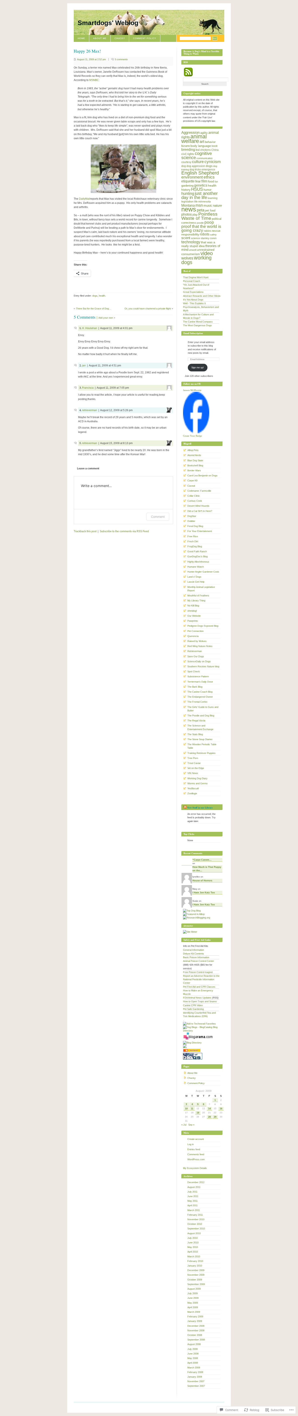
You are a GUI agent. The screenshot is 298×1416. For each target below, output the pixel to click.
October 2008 (194, 1335)
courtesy (186, 162)
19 (198, 1112)
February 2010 (195, 1261)
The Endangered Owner (200, 696)
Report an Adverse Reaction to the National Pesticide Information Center (201, 979)
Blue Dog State (195, 460)
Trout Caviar (194, 763)
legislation (187, 201)
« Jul (183, 1124)
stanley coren (209, 238)
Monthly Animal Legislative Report (201, 589)
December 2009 (195, 1270)
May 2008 (192, 1358)
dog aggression (196, 166)
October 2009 (194, 1279)
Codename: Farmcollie (199, 490)
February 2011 (195, 1214)
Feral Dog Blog (195, 526)
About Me (99, 38)
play (195, 214)
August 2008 (194, 1344)
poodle (200, 222)
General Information (193, 950)
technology (190, 242)
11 (192, 1108)
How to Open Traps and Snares (200, 1001)
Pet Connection (195, 631)
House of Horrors (202, 880)
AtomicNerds (194, 455)
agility (204, 132)
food (211, 181)
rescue (216, 230)
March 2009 (193, 1312)
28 (209, 1117)
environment (192, 177)
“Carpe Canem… (202, 859)
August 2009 (194, 1288)
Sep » (191, 1124)
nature (217, 205)
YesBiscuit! (193, 788)
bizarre (185, 146)
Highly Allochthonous (198, 561)
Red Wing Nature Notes (199, 646)
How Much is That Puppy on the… (206, 869)
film (204, 181)
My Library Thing (196, 600)
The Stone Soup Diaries (199, 739)
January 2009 (194, 1321)
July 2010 (192, 1238)
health (102, 295)
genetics (200, 185)
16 (221, 1108)
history (185, 189)
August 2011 (193, 1187)
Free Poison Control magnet (198, 972)
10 (186, 1108)
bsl (198, 149)
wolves (187, 258)
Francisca (88, 387)
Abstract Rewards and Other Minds (202, 296)
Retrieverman (194, 651)
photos (186, 214)
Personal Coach (191, 281)
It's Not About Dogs (193, 299)
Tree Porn (192, 758)
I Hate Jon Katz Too (203, 892)
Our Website (194, 615)
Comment (158, 516)
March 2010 (193, 1256)
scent (185, 238)
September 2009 (196, 1284)
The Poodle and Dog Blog (200, 715)
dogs (95, 295)
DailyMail (84, 198)
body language (200, 146)
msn (199, 205)
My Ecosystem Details (195, 1168)
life (196, 201)
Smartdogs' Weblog (108, 22)
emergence (208, 169)
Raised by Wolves (197, 641)
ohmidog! (192, 610)
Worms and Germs (197, 783)
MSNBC (94, 80)
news (188, 209)
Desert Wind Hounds (198, 506)
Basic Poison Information (196, 957)
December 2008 (195, 1326)
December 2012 (195, 1182)
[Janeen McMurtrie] (196, 432)
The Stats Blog (195, 734)
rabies (207, 230)
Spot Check (193, 671)
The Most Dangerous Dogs (197, 325)
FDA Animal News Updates (197, 997)
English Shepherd (200, 173)
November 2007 (195, 1381)
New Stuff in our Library (200, 807)
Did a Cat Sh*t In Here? (199, 511)
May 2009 (192, 1302)
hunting (187, 193)
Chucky (120, 38)
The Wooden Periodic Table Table (201, 746)
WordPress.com (196, 1159)
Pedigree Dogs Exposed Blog (202, 626)
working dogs (196, 260)
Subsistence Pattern (198, 676)
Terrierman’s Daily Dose (200, 681)
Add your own (105, 317)
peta (200, 210)
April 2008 (192, 1362)
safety (213, 234)
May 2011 (192, 1201)
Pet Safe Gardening (193, 1009)
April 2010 (192, 1251)
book (215, 146)
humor (207, 189)
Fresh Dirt (192, 541)
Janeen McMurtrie (192, 390)
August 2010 (194, 1233)
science (195, 238)
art (202, 141)
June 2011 (192, 1196)
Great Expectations (193, 292)
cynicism (212, 161)
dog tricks (195, 169)
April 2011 (192, 1205)
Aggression (190, 132)
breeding (188, 149)
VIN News (192, 773)
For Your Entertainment (199, 531)
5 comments (121, 59)
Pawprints (192, 621)
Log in (190, 1144)
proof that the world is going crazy (201, 228)
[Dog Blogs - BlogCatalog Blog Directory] (202, 1030)
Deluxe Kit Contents (193, 953)
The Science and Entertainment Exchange (200, 727)
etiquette (188, 181)
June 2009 (193, 1298)
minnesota (204, 201)
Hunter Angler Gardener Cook (203, 571)
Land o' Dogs (194, 576)
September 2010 (196, 1228)
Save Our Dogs (195, 656)
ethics (209, 177)
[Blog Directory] (192, 1042)
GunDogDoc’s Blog (197, 556)
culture (198, 162)
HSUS (197, 189)
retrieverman (89, 410)
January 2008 (194, 1376)
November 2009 (195, 1275)
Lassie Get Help (195, 581)
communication (204, 158)
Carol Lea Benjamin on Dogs (202, 475)
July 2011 (192, 1191)
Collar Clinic (193, 495)
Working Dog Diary (197, 778)
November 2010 (195, 1219)
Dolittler (191, 521)
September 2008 (196, 1339)
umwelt (192, 250)
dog (183, 166)
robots (204, 234)
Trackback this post (85, 531)
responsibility (190, 234)
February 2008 (195, 1372)
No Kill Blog (193, 605)
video (206, 253)
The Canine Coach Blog (199, 691)
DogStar (191, 516)
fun (216, 181)
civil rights (187, 154)
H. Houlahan (89, 328)
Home (81, 38)
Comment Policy (144, 38)
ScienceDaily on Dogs (199, 661)
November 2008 (195, 1330)
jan (84, 365)
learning (213, 198)
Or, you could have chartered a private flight (148, 308)
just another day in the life (199, 195)
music (208, 205)
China (215, 149)
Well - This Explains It (194, 303)
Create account (195, 1139)
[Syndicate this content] (185, 807)
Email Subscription (193, 333)
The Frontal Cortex (197, 701)
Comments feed (195, 1154)
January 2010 (194, 1265)
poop (209, 222)
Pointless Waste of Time (199, 216)
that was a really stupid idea (198, 244)
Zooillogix (192, 793)
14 (209, 1108)
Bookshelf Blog (195, 465)
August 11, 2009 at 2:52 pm (91, 59)
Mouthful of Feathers (198, 595)
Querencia (193, 636)
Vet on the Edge (195, 768)
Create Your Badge (192, 435)
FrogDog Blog (194, 546)
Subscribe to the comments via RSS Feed (124, 531)
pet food (210, 210)
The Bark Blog (194, 686)
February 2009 (195, 1316)
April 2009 (192, 1307)
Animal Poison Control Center (198, 961)
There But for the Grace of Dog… (93, 308)
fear (198, 181)
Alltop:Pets (193, 450)
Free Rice (192, 536)
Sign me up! (197, 367)
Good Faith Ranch (197, 551)
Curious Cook (194, 500)
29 (215, 1117)
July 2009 (192, 1293)
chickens (205, 149)
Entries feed (193, 1149)
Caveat (191, 485)
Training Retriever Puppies (201, 753)
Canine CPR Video (193, 1005)
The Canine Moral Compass (198, 321)
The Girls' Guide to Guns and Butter (202, 709)
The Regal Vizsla (196, 720)
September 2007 (196, 1386)
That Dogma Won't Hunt (195, 277)
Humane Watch (195, 566)
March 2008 (193, 1367)
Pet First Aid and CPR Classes (199, 986)
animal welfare (194, 138)
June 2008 (193, 1353)
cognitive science (196, 155)
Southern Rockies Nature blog (203, 666)
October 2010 (194, 1224)
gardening (187, 185)
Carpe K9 (192, 480)
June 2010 (193, 1242)
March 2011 (193, 1210)
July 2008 (192, 1349)
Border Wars (194, 470)
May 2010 (192, 1247)
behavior (210, 142)
